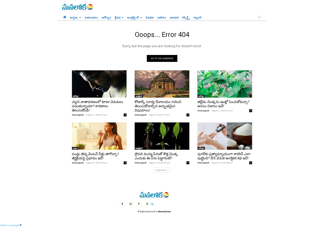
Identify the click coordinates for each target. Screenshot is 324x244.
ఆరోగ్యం (75, 96)
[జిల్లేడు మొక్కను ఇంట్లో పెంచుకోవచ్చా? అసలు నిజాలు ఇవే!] (224, 84)
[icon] (152, 203)
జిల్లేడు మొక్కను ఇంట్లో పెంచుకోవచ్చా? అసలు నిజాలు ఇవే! (223, 104)
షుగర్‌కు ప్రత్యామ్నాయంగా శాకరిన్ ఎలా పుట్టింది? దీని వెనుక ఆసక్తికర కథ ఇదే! (223, 156)
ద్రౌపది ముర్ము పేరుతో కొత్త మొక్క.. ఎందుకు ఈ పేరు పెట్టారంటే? (157, 156)
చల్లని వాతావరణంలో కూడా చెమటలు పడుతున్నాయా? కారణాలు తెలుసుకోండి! (97, 106)
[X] (147, 204)
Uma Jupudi (78, 114)
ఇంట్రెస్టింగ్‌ (139, 96)
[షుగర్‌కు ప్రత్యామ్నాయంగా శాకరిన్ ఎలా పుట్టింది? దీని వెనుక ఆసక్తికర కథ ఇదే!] (224, 136)
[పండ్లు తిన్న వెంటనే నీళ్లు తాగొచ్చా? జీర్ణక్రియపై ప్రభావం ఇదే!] (99, 136)
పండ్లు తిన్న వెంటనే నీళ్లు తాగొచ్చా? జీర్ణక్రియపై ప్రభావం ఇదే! (95, 156)
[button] (260, 17)
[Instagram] (130, 204)
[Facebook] (122, 204)
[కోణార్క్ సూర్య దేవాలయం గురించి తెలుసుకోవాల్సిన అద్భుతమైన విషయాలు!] (162, 84)
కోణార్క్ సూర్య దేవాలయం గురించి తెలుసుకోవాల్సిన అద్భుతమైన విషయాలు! (158, 106)
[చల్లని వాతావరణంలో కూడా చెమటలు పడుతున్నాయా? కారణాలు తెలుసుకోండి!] (99, 84)
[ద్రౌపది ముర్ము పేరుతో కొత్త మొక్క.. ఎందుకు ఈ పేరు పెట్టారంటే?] (162, 136)
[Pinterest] (139, 204)
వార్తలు (75, 148)
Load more (161, 170)
